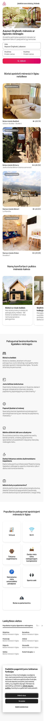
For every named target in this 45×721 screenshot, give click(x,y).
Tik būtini (21, 701)
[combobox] (21, 46)
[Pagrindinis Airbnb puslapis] (4, 3)
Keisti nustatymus (21, 707)
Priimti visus (21, 695)
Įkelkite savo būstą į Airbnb (28, 3)
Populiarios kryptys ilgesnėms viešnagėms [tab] (18, 626)
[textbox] (12, 54)
